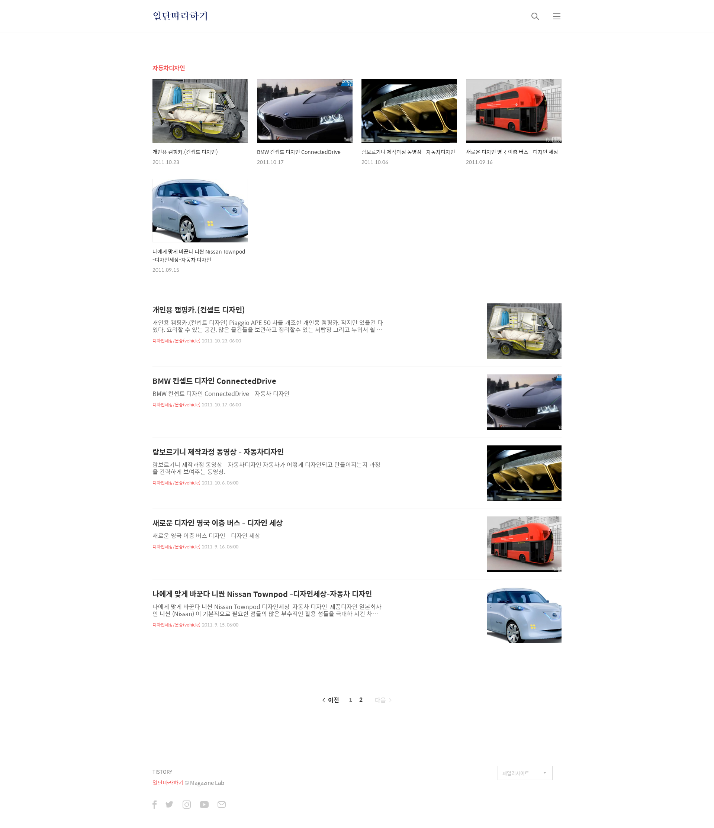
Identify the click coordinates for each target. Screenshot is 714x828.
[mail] (222, 805)
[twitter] (169, 805)
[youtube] (204, 805)
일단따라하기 (180, 16)
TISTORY (162, 772)
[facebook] (154, 805)
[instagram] (187, 805)
